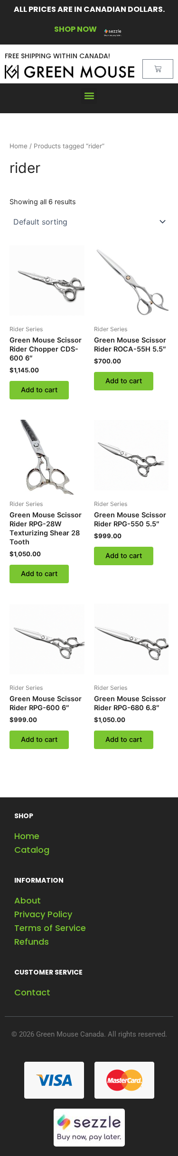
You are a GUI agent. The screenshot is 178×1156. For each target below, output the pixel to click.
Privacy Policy (43, 914)
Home (18, 146)
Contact (32, 992)
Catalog (31, 850)
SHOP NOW (75, 29)
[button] (89, 96)
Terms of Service (50, 928)
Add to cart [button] (39, 390)
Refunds (31, 942)
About (27, 900)
